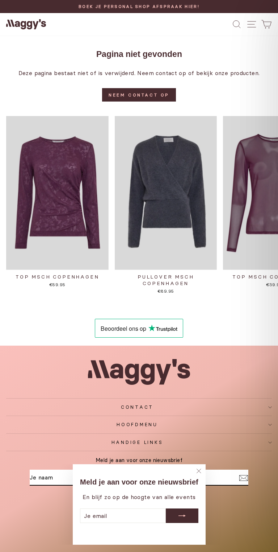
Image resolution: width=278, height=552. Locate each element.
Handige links (137, 442)
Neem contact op (139, 95)
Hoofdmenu (137, 424)
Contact (137, 407)
